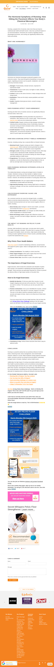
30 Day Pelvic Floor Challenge (21, 389)
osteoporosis (26, 208)
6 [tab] (29, 605)
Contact (40, 616)
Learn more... (28, 509)
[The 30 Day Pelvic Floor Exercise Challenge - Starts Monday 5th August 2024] (26, 339)
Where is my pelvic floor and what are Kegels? (23, 382)
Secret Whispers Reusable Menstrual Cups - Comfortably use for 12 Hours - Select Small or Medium (20, 644)
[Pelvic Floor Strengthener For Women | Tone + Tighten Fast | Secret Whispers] (23, 544)
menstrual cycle (14, 147)
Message (10, 567)
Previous (4, 602)
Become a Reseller (43, 624)
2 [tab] (21, 605)
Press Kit (41, 619)
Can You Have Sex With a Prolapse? (20, 378)
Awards (40, 621)
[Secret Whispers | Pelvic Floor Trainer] (3, 664)
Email (29, 561)
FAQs (29, 624)
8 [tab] (33, 605)
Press (40, 618)
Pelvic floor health (12, 245)
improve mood (14, 120)
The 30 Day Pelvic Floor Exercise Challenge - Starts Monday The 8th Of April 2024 (21, 622)
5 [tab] (27, 605)
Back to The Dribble (28, 589)
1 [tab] (19, 605)
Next (49, 602)
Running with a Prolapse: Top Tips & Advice (22, 376)
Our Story (8, 616)
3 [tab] (23, 605)
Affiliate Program (42, 622)
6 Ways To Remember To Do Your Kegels (21, 384)
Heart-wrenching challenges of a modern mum (23, 380)
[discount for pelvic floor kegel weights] (23, 501)
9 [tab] (35, 605)
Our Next (10, 389)
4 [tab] (25, 605)
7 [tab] (31, 605)
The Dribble (30, 625)
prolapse (26, 235)
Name (9, 561)
